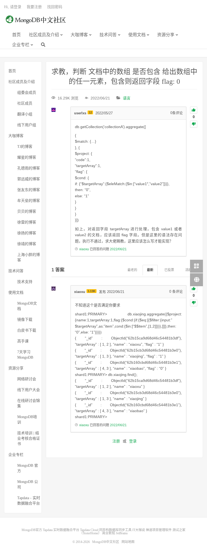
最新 (150, 270)
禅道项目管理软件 (159, 530)
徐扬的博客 (26, 233)
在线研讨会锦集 (28, 403)
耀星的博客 (26, 157)
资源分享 (165, 34)
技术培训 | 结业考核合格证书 (28, 438)
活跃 (188, 270)
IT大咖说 (138, 530)
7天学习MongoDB (25, 354)
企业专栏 (20, 44)
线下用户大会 (28, 390)
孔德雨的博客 (28, 168)
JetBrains (122, 533)
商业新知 (108, 533)
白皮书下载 (26, 330)
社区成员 (24, 103)
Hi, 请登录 (12, 7)
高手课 (23, 341)
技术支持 (24, 282)
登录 (133, 441)
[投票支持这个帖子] (193, 110)
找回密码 (54, 7)
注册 (116, 441)
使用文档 (137, 34)
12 (90, 112)
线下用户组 (26, 125)
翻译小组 (24, 114)
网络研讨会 (26, 379)
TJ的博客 (24, 147)
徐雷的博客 (26, 222)
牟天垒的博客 (28, 201)
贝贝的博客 (26, 211)
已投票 (169, 270)
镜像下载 (24, 320)
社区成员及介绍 (44, 34)
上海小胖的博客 (28, 257)
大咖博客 (79, 34)
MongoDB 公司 (27, 484)
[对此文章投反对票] (193, 124)
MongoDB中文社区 (36, 22)
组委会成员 (26, 93)
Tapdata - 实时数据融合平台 (28, 500)
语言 (126, 98)
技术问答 (108, 34)
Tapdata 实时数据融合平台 (61, 530)
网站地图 (128, 542)
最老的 (132, 270)
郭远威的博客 (28, 179)
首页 (16, 34)
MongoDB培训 (27, 419)
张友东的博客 (28, 190)
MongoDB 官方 (27, 468)
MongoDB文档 (27, 306)
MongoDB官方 (32, 530)
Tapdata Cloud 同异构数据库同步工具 (106, 530)
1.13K (91, 291)
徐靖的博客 (26, 244)
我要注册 (34, 7)
